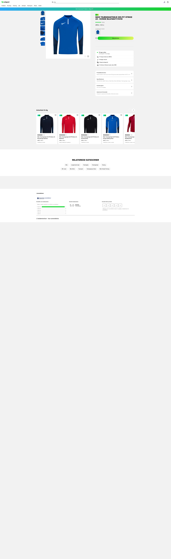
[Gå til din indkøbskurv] (167, 2)
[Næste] (88, 56)
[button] (42, 18)
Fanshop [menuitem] (9, 5)
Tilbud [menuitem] (35, 5)
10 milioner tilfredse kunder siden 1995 (107, 65)
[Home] (5, 2)
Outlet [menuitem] (39, 5)
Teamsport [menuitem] (29, 5)
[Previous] (130, 110)
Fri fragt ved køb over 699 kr (105, 56)
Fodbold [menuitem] (3, 5)
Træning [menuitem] (15, 5)
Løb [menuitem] (19, 5)
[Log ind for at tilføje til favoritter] (96, 38)
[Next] (133, 110)
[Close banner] (169, 9)
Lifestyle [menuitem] (24, 5)
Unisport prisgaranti (103, 62)
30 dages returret (103, 59)
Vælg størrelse (115, 38)
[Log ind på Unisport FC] (164, 2)
